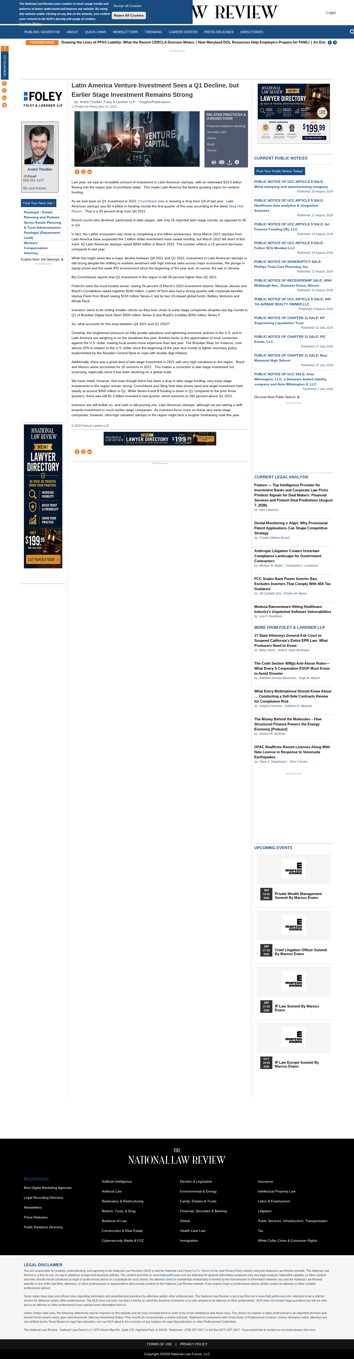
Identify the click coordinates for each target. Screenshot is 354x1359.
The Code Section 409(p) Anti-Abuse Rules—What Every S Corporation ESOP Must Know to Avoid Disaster (292, 668)
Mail (223, 162)
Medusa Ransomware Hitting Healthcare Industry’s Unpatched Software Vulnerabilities (292, 609)
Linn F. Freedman (270, 616)
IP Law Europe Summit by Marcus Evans (297, 1064)
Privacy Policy (234, 1271)
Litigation (265, 1211)
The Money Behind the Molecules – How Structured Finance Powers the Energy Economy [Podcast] (288, 724)
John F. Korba (298, 761)
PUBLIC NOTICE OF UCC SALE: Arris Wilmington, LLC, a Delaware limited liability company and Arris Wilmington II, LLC (290, 379)
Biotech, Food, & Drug (119, 1211)
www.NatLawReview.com (169, 1275)
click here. (309, 1330)
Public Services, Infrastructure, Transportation (293, 1221)
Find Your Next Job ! (38, 203)
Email (32, 176)
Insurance (265, 1181)
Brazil (211, 144)
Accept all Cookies (128, 6)
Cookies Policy (30, 24)
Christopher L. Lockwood (301, 565)
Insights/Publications (154, 102)
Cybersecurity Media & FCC (123, 1240)
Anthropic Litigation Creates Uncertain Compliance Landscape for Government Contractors (287, 556)
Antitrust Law (112, 1191)
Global (211, 138)
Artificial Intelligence (117, 1181)
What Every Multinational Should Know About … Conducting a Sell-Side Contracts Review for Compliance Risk (292, 696)
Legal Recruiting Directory (43, 1197)
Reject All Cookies (129, 15)
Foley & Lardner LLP (119, 102)
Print (215, 162)
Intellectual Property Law (276, 1191)
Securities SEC (217, 132)
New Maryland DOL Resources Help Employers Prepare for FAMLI (253, 42)
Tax (260, 1231)
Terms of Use (209, 1271)
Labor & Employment (274, 1201)
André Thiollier (39, 169)
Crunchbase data (151, 201)
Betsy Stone (267, 650)
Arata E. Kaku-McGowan (294, 650)
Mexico (211, 150)
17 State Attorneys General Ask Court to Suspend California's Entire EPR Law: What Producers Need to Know (291, 640)
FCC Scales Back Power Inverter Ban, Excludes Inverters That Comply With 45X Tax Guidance (292, 584)
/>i (237, 162)
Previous (330, 42)
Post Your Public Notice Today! (279, 171)
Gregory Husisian (270, 706)
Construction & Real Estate (122, 1231)
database (74, 1275)
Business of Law (114, 1221)
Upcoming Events (273, 848)
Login (331, 13)
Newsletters (125, 32)
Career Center (183, 32)
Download (230, 162)
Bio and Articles (34, 188)
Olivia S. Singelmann (273, 761)
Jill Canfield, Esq (270, 593)
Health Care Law (192, 1231)
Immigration (189, 1240)
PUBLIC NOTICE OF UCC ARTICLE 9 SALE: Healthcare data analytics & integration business (289, 205)
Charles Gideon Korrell (274, 537)
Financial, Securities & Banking (203, 1211)
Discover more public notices (275, 397)
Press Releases (36, 1217)
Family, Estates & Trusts (198, 1201)
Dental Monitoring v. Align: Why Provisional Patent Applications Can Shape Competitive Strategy (291, 528)
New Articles (5, 65)
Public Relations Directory (43, 1227)
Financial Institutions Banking (226, 126)
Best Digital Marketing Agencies (48, 1188)
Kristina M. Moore (295, 593)
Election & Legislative (196, 1181)
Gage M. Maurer (309, 678)
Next (335, 42)
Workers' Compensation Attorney (36, 248)
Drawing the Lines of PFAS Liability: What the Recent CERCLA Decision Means (127, 42)
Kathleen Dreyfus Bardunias (277, 678)
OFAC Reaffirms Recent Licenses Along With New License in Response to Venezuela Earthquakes (292, 752)
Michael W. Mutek (270, 565)
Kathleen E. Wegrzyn (298, 706)
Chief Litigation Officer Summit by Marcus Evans (301, 952)
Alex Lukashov (269, 510)
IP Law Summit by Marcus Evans (297, 1008)
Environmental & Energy (198, 1191)
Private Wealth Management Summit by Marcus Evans (298, 896)
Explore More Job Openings (40, 259)
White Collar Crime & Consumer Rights (287, 1240)
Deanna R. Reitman (272, 733)
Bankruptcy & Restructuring (123, 1201)
